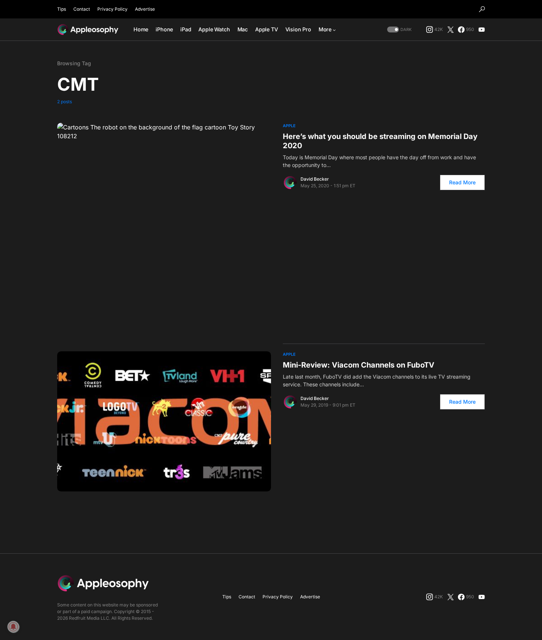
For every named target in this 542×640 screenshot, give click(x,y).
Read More (462, 182)
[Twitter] (450, 29)
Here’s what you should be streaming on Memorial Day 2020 (380, 141)
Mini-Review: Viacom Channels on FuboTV (358, 365)
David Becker (314, 179)
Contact (81, 9)
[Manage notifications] (13, 627)
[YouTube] (481, 29)
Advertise (145, 9)
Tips (61, 9)
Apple (289, 125)
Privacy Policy (112, 9)
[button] (482, 9)
